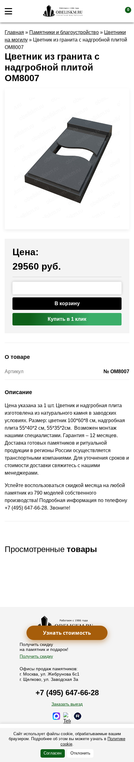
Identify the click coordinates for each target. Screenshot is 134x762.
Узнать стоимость (67, 632)
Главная (14, 32)
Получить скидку (36, 656)
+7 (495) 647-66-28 (67, 692)
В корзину (67, 303)
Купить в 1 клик (67, 319)
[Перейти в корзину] (123, 11)
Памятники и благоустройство (64, 32)
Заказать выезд (67, 703)
